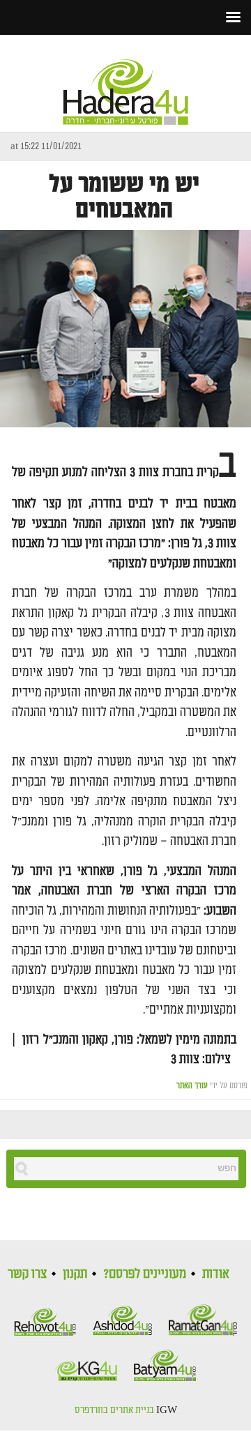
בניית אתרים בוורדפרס (114, 1410)
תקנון (75, 1273)
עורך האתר (192, 1085)
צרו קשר (27, 1273)
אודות (215, 1273)
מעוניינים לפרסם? (144, 1273)
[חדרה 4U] (125, 80)
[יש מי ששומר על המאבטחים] (125, 328)
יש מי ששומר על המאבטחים (124, 197)
